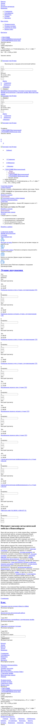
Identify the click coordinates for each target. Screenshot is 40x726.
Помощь (3, 676)
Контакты (7, 18)
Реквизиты (7, 14)
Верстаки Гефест (6, 670)
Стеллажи (4, 235)
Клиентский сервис (7, 250)
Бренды (3, 646)
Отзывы (7, 16)
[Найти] (2, 78)
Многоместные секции (8, 675)
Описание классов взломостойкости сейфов (15, 606)
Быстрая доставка (6, 242)
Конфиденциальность (8, 716)
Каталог (3, 643)
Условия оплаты (9, 24)
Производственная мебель (9, 665)
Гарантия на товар (10, 27)
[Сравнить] (2, 301)
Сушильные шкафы (7, 232)
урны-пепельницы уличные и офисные (23, 562)
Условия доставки (10, 26)
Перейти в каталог (7, 195)
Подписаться (5, 638)
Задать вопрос (5, 196)
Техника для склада (7, 668)
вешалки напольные (7, 564)
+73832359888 (5, 37)
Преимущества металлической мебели (13, 613)
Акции (3, 645)
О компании (8, 11)
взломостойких (20, 574)
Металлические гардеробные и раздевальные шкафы (17, 619)
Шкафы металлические (8, 233)
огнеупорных (31, 574)
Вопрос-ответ (8, 29)
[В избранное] (2, 299)
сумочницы (21, 560)
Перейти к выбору (6, 227)
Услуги (3, 648)
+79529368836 (11, 40)
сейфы (17, 572)
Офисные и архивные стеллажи (11, 626)
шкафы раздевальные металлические (17, 558)
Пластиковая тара (6, 236)
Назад (11, 171)
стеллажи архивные (26, 552)
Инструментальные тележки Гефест (12, 671)
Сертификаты (8, 13)
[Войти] (1, 137)
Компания (4, 650)
